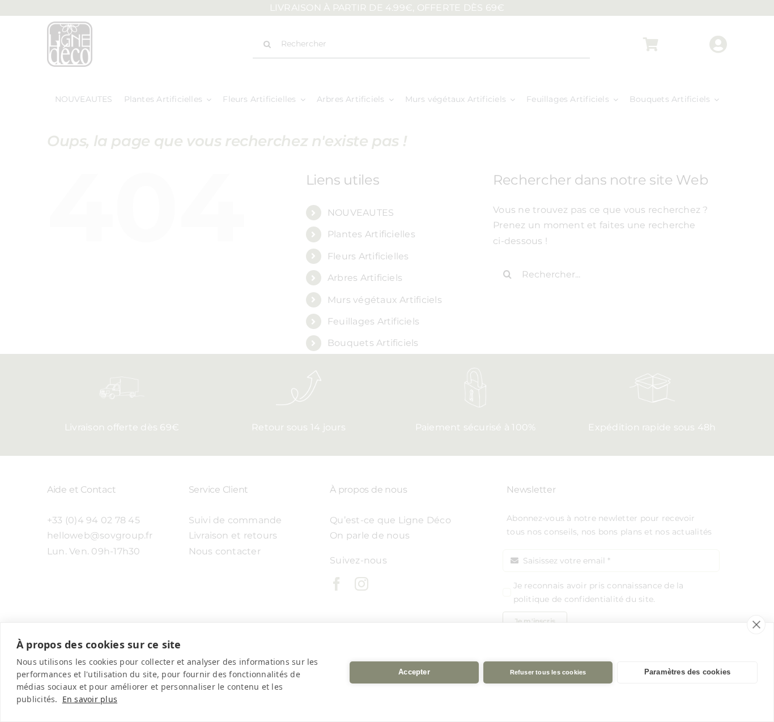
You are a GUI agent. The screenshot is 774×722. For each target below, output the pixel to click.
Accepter (414, 672)
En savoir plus (89, 699)
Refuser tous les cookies (548, 672)
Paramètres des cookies (687, 672)
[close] (756, 624)
